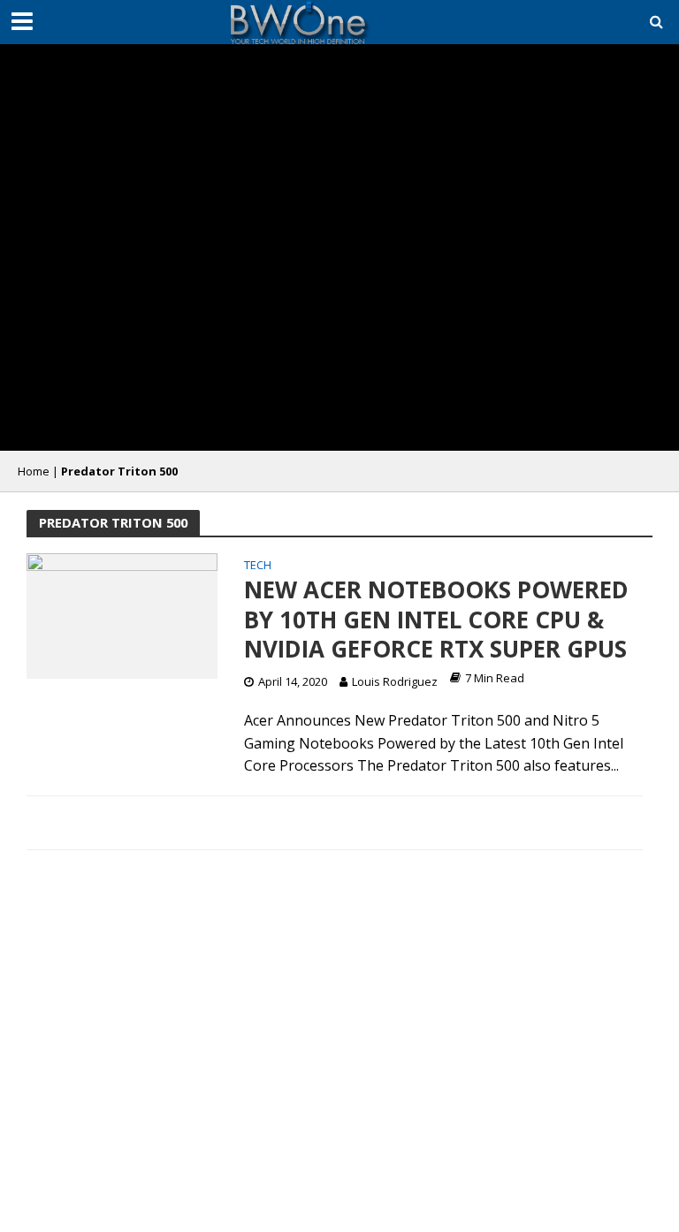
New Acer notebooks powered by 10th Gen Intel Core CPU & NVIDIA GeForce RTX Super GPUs (436, 620)
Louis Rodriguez (395, 681)
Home (34, 471)
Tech (257, 566)
